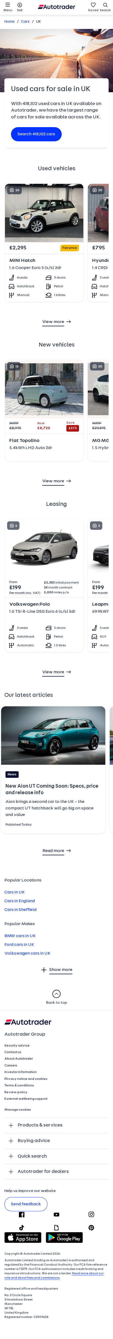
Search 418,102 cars (36, 134)
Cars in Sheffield (20, 910)
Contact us (12, 1052)
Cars (25, 22)
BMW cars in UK (20, 936)
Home (9, 22)
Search (105, 10)
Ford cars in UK (19, 945)
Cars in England (19, 901)
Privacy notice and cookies (25, 1079)
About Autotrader (18, 1058)
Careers (10, 1065)
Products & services (40, 1125)
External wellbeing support (25, 1099)
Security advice (17, 1045)
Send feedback (26, 1204)
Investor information (20, 1072)
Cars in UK (14, 892)
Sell (19, 10)
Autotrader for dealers (43, 1171)
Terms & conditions (19, 1085)
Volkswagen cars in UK (27, 953)
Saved (93, 10)
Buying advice (34, 1140)
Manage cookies (17, 1109)
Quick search (32, 1156)
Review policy (15, 1092)
